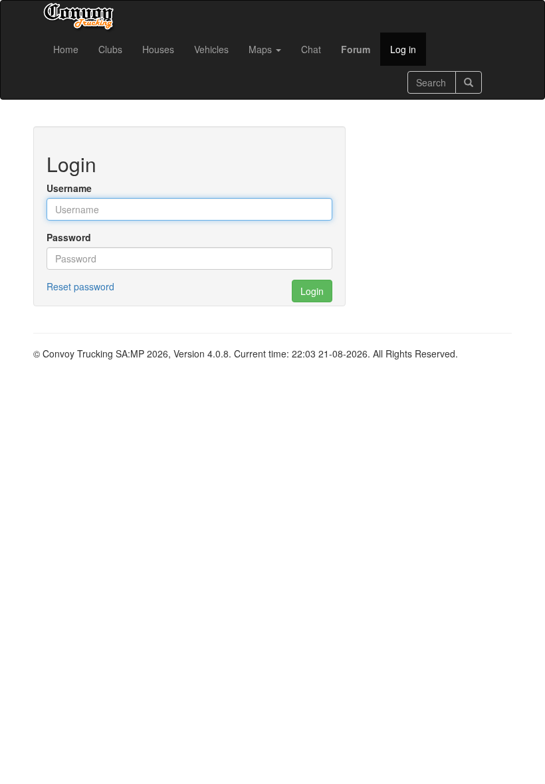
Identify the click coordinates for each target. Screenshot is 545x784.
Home (65, 49)
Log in (403, 49)
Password (69, 237)
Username (69, 188)
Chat (311, 49)
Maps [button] (261, 49)
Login (312, 291)
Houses (158, 49)
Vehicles (211, 49)
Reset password (80, 286)
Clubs (110, 49)
